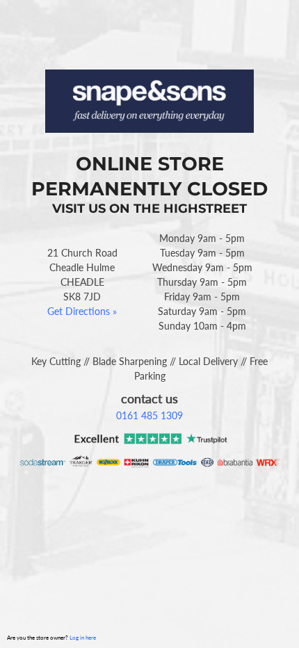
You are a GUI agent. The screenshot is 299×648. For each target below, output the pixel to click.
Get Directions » (82, 311)
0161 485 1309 (149, 415)
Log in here (83, 637)
